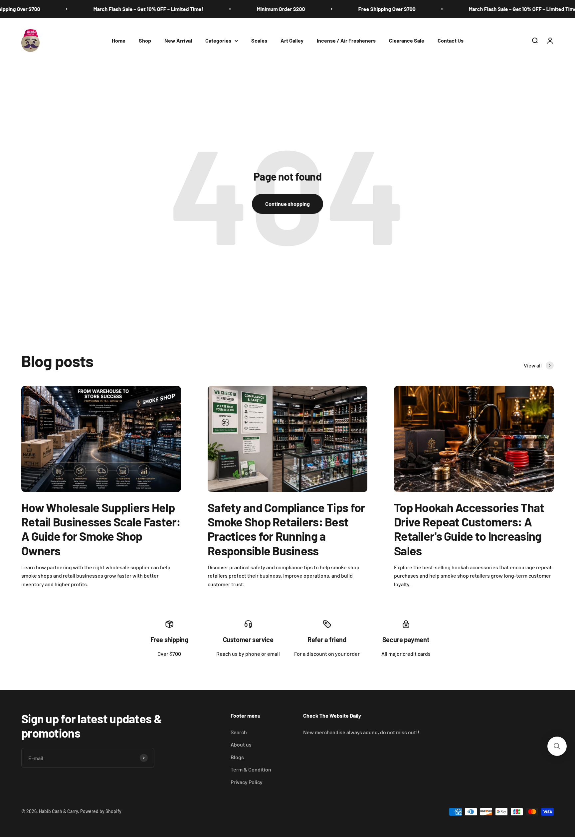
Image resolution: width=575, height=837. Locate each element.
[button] (557, 746)
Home (118, 40)
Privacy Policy (247, 782)
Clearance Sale (406, 40)
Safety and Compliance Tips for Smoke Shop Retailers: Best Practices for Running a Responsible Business (286, 529)
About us (241, 744)
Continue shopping (287, 204)
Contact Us (451, 40)
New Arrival (178, 40)
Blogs (237, 757)
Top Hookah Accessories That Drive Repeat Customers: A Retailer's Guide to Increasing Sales (469, 529)
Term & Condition (251, 769)
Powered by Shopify (100, 811)
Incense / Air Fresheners (346, 40)
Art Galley (292, 40)
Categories (218, 40)
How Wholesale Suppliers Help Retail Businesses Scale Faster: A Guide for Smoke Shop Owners (101, 529)
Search (239, 732)
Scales (259, 40)
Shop (145, 40)
